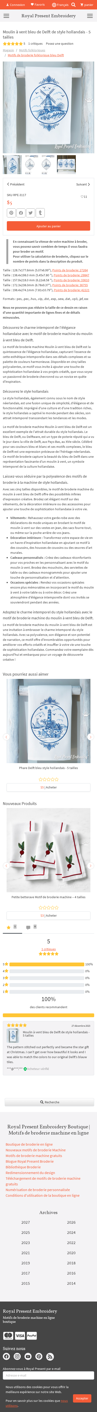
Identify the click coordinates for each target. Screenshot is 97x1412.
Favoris (39, 4)
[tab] (12, 929)
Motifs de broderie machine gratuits (34, 1155)
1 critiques (35, 43)
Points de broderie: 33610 (71, 280)
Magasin (8, 50)
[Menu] (6, 15)
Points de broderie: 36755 (70, 285)
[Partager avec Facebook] (20, 212)
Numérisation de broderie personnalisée (38, 1189)
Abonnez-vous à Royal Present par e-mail (32, 1369)
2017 (25, 1273)
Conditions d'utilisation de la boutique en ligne (43, 1195)
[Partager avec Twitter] (30, 212)
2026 (71, 1222)
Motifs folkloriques (32, 50)
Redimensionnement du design (30, 1172)
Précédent (17, 184)
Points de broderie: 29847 (71, 275)
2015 (25, 1283)
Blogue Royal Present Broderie (30, 1161)
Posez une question (59, 43)
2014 (71, 1283)
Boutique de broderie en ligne (29, 1144)
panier (88, 5)
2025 (25, 1232)
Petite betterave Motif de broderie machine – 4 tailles (48, 897)
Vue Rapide (48, 723)
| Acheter (48, 787)
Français (62, 5)
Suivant (81, 184)
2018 (71, 1263)
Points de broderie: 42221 (71, 290)
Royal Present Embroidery (48, 15)
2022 (71, 1242)
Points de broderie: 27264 (70, 270)
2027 (25, 1222)
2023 (25, 1242)
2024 (71, 1232)
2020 (71, 1252)
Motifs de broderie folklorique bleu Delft (36, 55)
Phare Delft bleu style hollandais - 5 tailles (48, 768)
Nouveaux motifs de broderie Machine (36, 1150)
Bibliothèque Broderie (23, 1167)
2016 (71, 1273)
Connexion (17, 5)
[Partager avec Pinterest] (11, 212)
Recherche (51, 1102)
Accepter (82, 1398)
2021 (25, 1252)
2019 (25, 1263)
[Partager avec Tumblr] (40, 212)
